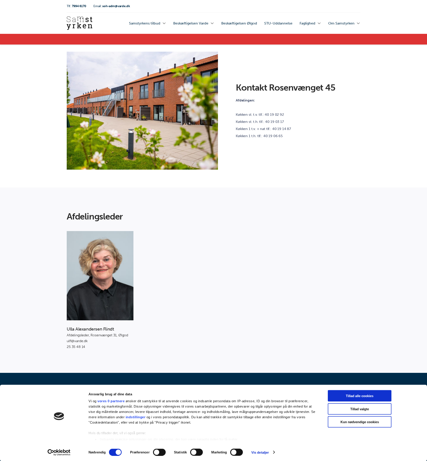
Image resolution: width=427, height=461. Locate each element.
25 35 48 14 (76, 347)
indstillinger (136, 417)
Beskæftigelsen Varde (190, 23)
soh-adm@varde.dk (111, 6)
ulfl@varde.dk (77, 341)
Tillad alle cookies (359, 396)
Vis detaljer (260, 452)
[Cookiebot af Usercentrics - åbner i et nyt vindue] (59, 452)
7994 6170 (76, 6)
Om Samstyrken (341, 23)
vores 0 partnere (111, 401)
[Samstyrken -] (79, 23)
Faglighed (307, 23)
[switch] (159, 452)
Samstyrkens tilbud (144, 23)
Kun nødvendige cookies (359, 422)
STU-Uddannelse (278, 23)
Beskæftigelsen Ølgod (239, 23)
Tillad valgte (359, 409)
